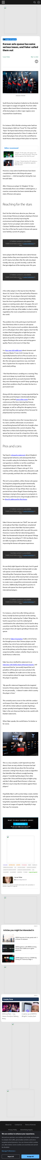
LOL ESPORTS (13, 872)
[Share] (12, 61)
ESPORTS (18, 865)
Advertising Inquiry (26, 1130)
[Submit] (20, 61)
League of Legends (33, 872)
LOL (33, 869)
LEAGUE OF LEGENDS (31, 867)
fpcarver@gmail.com (21, 879)
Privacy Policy (12, 1130)
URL (36, 61)
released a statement (18, 455)
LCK (15, 867)
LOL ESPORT (6, 872)
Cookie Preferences (28, 243)
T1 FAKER (25, 872)
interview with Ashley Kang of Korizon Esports (18, 665)
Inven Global (12, 2)
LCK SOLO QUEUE (21, 867)
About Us (8, 1125)
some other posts (22, 399)
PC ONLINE (24, 865)
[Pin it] (28, 61)
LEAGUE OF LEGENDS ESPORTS (24, 869)
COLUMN (5, 865)
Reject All (11, 1156)
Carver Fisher (18, 877)
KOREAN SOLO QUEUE (8, 867)
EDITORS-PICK (12, 865)
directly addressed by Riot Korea (16, 499)
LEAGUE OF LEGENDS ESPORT (9, 869)
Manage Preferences (8, 1151)
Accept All (30, 1156)
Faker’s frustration (17, 639)
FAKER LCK (34, 865)
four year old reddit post (13, 350)
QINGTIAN (19, 872)
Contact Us (18, 1125)
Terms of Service (30, 1125)
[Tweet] (4, 61)
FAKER (29, 865)
